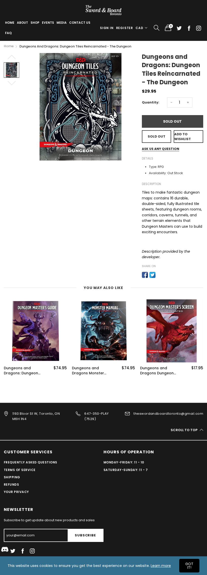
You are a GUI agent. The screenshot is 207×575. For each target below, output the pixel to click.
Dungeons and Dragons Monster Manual (88, 371)
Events (48, 22)
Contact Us (79, 22)
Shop (35, 22)
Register (124, 28)
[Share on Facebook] (145, 275)
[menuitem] (10, 23)
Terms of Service (20, 470)
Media (62, 22)
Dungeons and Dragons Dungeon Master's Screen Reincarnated (157, 371)
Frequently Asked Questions (30, 462)
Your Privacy (16, 492)
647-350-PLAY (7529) (96, 416)
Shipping (12, 477)
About (22, 22)
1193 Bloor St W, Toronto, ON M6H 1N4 (36, 416)
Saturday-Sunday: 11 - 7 (126, 470)
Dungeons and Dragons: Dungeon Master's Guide (21, 371)
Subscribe (85, 535)
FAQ (8, 33)
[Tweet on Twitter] (152, 275)
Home (9, 22)
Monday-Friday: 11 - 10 (124, 462)
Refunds (11, 484)
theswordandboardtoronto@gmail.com (168, 413)
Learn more (161, 565)
